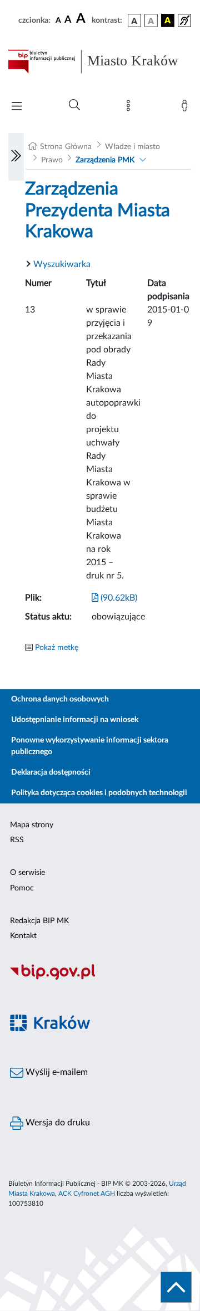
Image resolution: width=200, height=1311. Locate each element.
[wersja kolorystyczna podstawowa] (134, 20)
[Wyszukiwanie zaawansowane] (74, 105)
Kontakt (23, 936)
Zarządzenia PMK (105, 160)
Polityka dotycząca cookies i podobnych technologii (99, 793)
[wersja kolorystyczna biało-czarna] (151, 20)
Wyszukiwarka (62, 264)
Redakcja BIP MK (39, 921)
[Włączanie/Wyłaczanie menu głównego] (16, 107)
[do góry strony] (176, 1287)
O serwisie (27, 873)
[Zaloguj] (187, 108)
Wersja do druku (56, 1122)
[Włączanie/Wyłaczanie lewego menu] (16, 157)
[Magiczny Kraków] (100, 1029)
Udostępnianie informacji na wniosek (74, 720)
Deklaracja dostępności (51, 772)
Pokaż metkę (56, 648)
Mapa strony (31, 825)
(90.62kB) (117, 597)
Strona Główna (66, 147)
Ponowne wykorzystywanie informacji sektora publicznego (89, 746)
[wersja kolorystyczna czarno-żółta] (168, 20)
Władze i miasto (132, 147)
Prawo (52, 160)
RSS (17, 840)
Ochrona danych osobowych (60, 699)
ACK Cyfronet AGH (86, 1193)
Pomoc (22, 888)
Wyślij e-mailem (55, 1072)
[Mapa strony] (130, 108)
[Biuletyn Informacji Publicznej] (100, 978)
